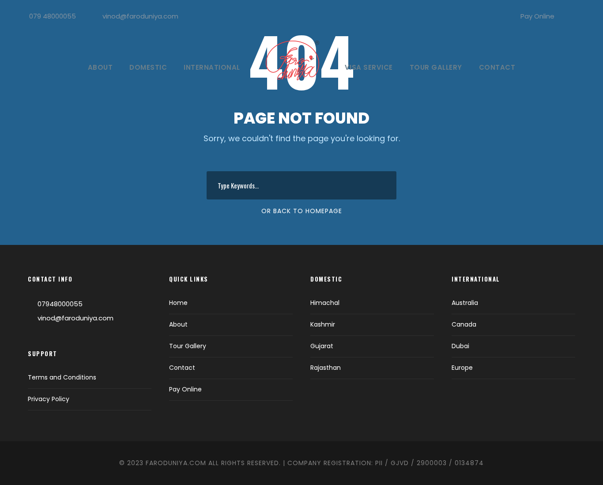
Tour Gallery (436, 67)
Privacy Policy (48, 399)
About (100, 67)
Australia (465, 302)
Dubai (460, 346)
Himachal (324, 302)
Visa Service (369, 67)
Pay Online (537, 16)
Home (178, 302)
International (212, 67)
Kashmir (322, 324)
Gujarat (321, 346)
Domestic (148, 67)
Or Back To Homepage (301, 211)
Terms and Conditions (62, 377)
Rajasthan (325, 367)
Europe (462, 367)
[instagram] (582, 16)
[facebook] (568, 16)
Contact (497, 67)
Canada (464, 324)
